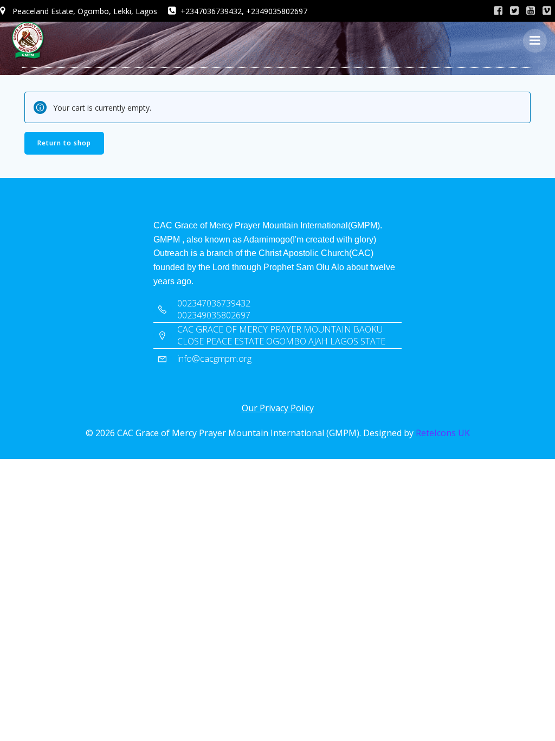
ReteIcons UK (443, 433)
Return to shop (64, 143)
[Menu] (535, 41)
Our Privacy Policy (278, 408)
